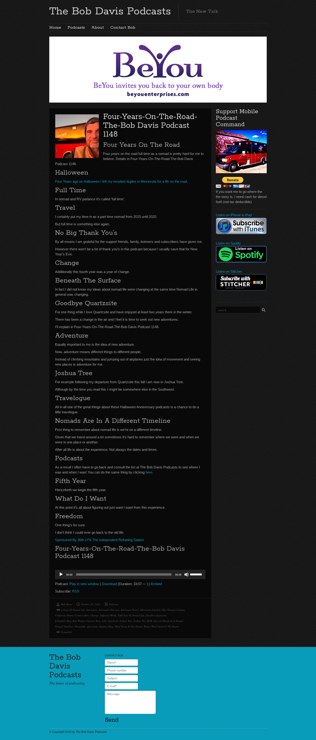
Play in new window (84, 584)
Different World (108, 615)
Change (94, 615)
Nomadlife (80, 626)
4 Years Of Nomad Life (73, 609)
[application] (130, 574)
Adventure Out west (109, 609)
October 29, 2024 (90, 604)
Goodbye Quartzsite (156, 615)
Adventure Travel (130, 609)
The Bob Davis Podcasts (110, 11)
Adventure (91, 609)
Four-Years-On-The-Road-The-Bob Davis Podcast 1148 (150, 125)
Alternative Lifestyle (150, 609)
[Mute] (186, 574)
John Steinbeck (110, 621)
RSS (75, 591)
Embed (156, 584)
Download (109, 584)
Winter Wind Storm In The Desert (161, 626)
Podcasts (76, 27)
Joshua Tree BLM (142, 621)
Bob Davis (66, 604)
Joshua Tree (125, 621)
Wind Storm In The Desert (128, 626)
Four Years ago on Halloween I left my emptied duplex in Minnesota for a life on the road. (121, 181)
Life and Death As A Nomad (168, 621)
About (97, 27)
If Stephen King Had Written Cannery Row (77, 621)
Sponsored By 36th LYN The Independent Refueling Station (99, 540)
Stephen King (106, 626)
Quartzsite (92, 626)
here (149, 472)
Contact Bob (122, 27)
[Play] (61, 574)
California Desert (64, 615)
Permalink (66, 632)
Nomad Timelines (64, 626)
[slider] (196, 574)
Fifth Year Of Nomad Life (131, 615)
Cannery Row (82, 615)
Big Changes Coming (173, 609)
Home (55, 27)
